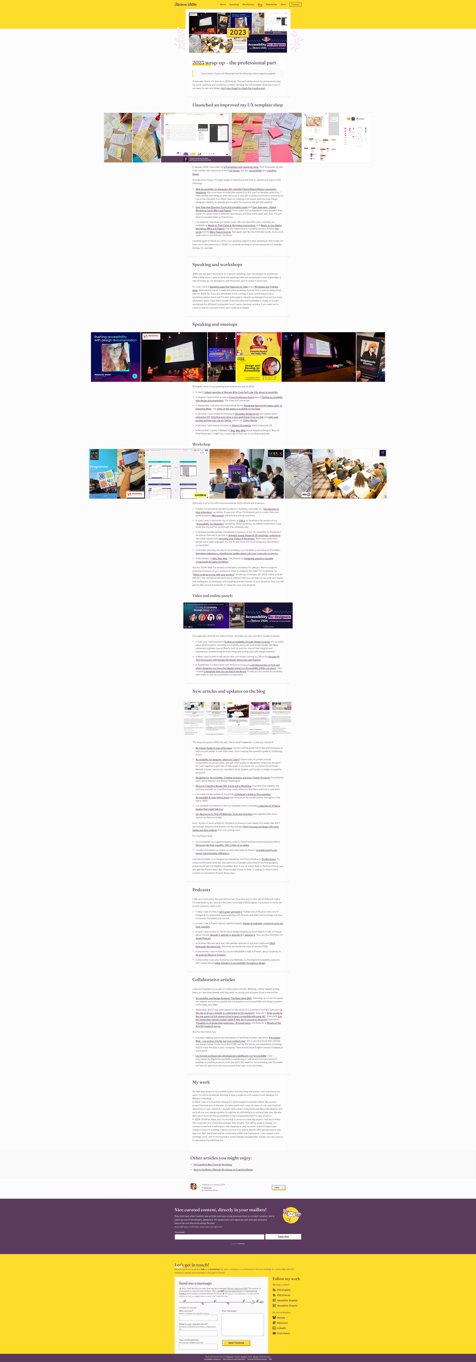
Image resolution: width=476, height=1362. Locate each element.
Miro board (217, 515)
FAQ (270, 1359)
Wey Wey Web (238, 430)
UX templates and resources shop (241, 167)
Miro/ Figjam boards (220, 232)
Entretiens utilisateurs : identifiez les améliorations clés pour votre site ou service (237, 553)
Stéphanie (230, 1357)
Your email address (188, 1340)
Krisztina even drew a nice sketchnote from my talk (237, 417)
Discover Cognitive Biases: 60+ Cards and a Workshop (224, 786)
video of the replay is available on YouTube (238, 408)
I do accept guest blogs (229, 1291)
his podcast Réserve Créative (211, 954)
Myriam (255, 1357)
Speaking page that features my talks (229, 286)
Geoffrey (244, 1357)
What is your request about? (193, 1324)
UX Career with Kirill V (230, 911)
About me (207, 1187)
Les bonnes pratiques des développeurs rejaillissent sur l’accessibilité (231, 1055)
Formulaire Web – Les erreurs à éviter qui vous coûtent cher (238, 1039)
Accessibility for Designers (210, 523)
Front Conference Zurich (241, 397)
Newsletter (271, 4)
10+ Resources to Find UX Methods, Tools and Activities (224, 814)
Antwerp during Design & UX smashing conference (254, 535)
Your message (229, 1310)
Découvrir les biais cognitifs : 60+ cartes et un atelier (222, 845)
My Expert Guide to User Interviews (214, 748)
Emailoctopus (269, 859)
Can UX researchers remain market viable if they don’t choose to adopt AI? (239, 1018)
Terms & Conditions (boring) (257, 1359)
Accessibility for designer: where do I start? (218, 759)
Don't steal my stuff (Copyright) (234, 1359)
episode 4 (249, 935)
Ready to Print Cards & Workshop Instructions (231, 225)
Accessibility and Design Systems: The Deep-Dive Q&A (224, 998)
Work (223, 4)
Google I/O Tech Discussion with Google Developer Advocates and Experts (238, 658)
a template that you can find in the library (225, 671)
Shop (283, 4)
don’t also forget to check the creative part (243, 88)
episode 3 (236, 935)
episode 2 (225, 935)
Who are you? (186, 1310)
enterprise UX (203, 417)
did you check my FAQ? (237, 1288)
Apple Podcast (203, 938)
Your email (179, 1232)
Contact (295, 4)
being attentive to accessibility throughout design (240, 963)
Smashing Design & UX (247, 413)
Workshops (248, 4)
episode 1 (214, 935)
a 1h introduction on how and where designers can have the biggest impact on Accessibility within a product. (238, 666)
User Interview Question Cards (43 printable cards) (222, 207)
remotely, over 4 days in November (237, 538)
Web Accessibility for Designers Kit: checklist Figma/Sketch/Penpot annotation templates (236, 191)
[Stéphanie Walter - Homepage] (186, 4)
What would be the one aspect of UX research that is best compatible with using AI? (239, 1015)
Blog (260, 4)
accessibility (255, 170)
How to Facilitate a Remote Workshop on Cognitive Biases (223, 1169)
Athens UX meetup (241, 425)
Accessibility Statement (212, 1359)
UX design (234, 170)
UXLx (242, 520)
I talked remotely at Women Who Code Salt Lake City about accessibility (241, 392)
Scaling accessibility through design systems (247, 641)
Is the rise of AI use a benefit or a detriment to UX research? (239, 1011)
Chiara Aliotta (250, 420)
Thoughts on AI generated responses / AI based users (223, 1023)
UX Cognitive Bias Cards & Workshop (213, 1164)
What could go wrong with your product (213, 574)
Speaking (234, 4)
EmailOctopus (241, 1243)
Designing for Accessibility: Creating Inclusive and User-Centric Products (233, 777)
